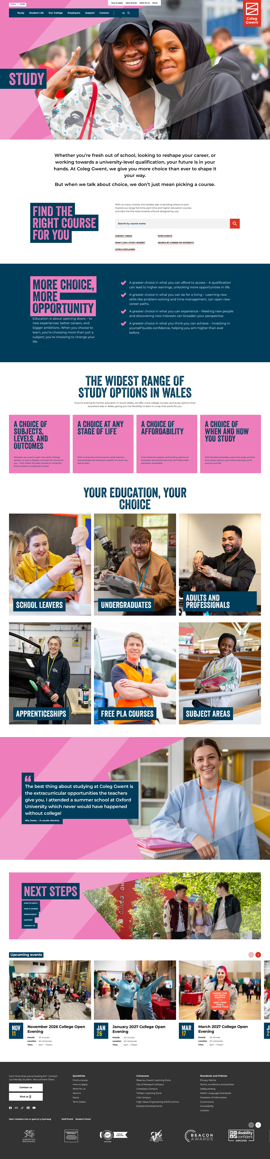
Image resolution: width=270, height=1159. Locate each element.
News (155, 3)
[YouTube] (34, 1107)
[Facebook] (10, 1107)
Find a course (31, 909)
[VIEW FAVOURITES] (251, 1155)
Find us (24, 1097)
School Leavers (39, 605)
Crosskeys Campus (147, 1089)
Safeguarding (207, 1089)
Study (22, 4)
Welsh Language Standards (215, 1093)
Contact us (29, 926)
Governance (207, 1102)
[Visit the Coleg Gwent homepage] (252, 13)
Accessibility (207, 1106)
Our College (56, 13)
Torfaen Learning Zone (149, 1093)
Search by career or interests (176, 242)
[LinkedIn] (28, 1107)
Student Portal (83, 1119)
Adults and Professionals (208, 601)
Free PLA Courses (127, 714)
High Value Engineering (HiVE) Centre (157, 1102)
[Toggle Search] (128, 13)
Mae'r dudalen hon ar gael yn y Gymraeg (30, 1119)
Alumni (77, 1093)
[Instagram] (16, 1107)
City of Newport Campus (150, 1084)
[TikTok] (22, 1107)
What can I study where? (130, 242)
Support (90, 13)
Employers (74, 13)
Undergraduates (126, 605)
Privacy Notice (208, 1080)
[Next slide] (258, 955)
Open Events (131, 3)
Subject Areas (208, 714)
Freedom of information (213, 1097)
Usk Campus (143, 1097)
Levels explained (125, 249)
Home (13, 4)
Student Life (36, 13)
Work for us (145, 3)
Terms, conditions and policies (217, 1084)
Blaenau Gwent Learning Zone (153, 1080)
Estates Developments (149, 1106)
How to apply (117, 3)
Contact (104, 13)
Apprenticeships (41, 714)
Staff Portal (67, 1119)
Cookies (204, 1110)
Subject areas (123, 236)
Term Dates (79, 1102)
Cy (123, 13)
